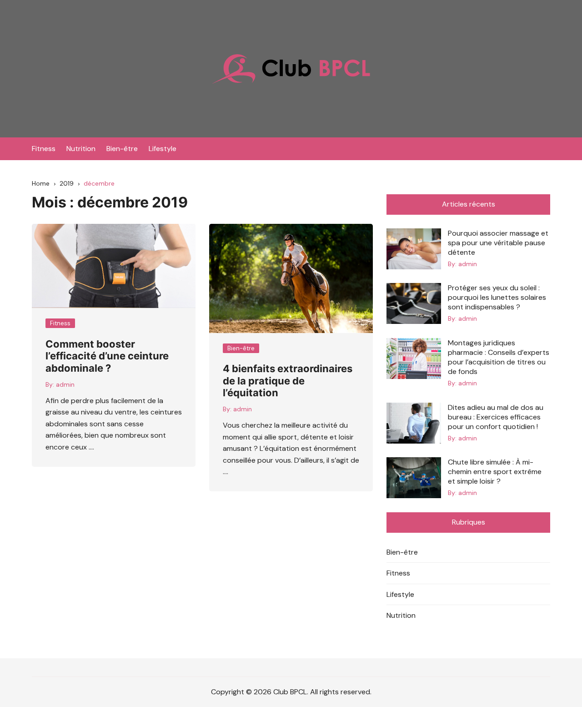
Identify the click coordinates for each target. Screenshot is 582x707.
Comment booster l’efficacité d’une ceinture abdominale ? (107, 356)
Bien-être (122, 148)
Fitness (43, 148)
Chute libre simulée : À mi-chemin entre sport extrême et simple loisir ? (495, 471)
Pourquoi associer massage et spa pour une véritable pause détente (498, 242)
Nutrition (80, 148)
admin (65, 384)
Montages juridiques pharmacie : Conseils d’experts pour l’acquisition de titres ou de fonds (498, 357)
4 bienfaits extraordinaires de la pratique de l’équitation (287, 381)
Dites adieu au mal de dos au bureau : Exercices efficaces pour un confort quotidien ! (495, 417)
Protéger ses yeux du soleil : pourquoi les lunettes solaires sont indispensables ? (497, 297)
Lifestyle (162, 148)
